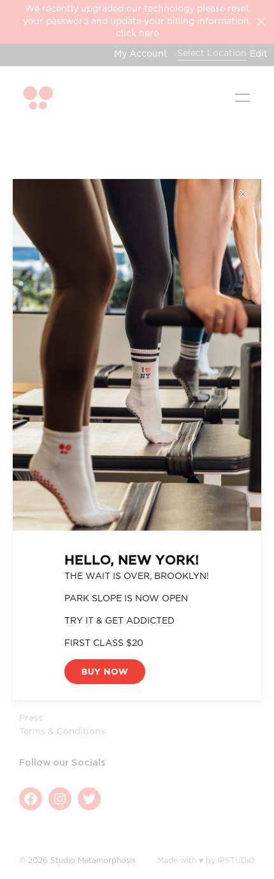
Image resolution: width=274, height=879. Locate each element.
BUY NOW (105, 672)
